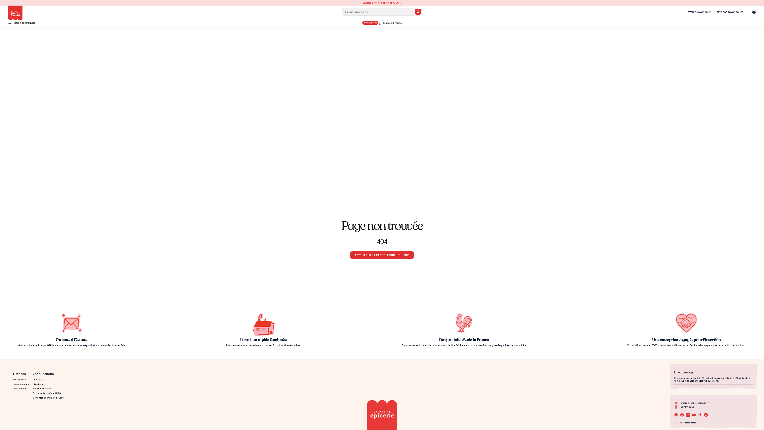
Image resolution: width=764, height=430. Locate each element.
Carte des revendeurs (729, 12)
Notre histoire (20, 379)
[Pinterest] (706, 415)
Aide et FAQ (38, 379)
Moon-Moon (690, 423)
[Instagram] (682, 415)
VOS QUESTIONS (43, 374)
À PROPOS (19, 374)
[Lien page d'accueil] (15, 13)
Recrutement (20, 388)
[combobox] (382, 12)
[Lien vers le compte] (754, 12)
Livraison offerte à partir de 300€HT (382, 2)
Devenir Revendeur (698, 12)
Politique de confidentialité (47, 393)
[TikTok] (700, 415)
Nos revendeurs (21, 384)
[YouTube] (694, 415)
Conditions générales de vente (48, 397)
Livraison (38, 384)
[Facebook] (676, 415)
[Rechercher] (418, 12)
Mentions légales (42, 388)
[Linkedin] (688, 415)
